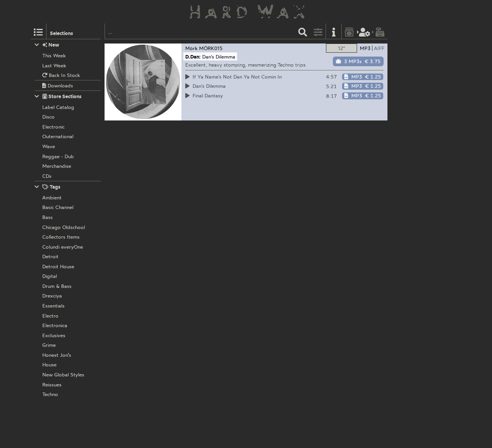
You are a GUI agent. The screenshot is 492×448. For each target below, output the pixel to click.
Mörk (191, 48)
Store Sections (64, 96)
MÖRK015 (211, 48)
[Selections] (38, 31)
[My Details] (364, 31)
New (53, 45)
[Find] (303, 31)
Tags (54, 187)
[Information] (333, 31)
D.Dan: (193, 56)
